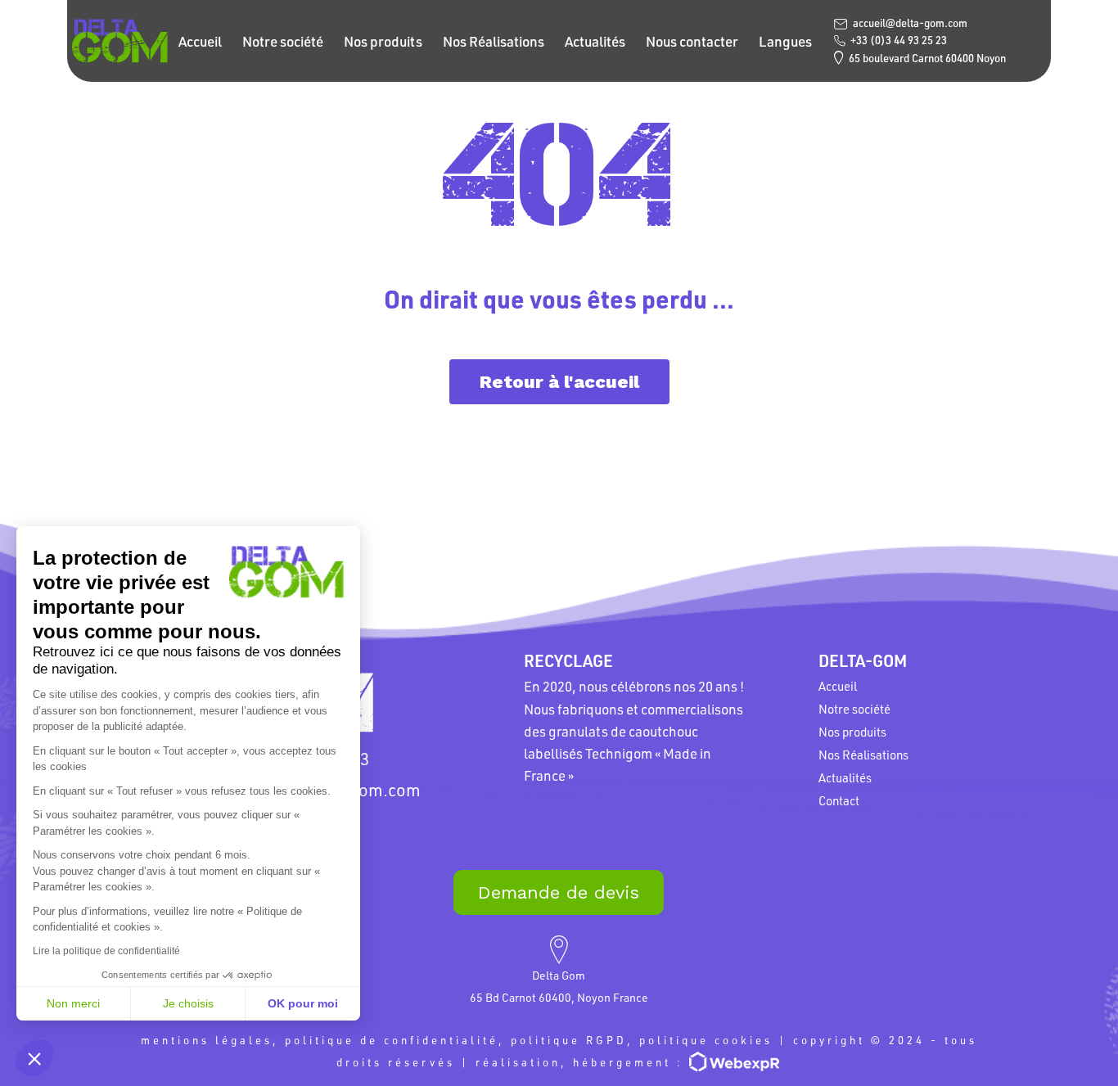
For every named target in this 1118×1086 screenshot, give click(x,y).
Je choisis (188, 1003)
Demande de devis (558, 892)
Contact (838, 800)
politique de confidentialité (391, 1040)
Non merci (73, 1003)
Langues (785, 41)
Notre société (282, 41)
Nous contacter (692, 41)
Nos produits (383, 41)
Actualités (595, 41)
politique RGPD (569, 1040)
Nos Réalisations (493, 41)
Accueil (200, 41)
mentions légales (207, 1040)
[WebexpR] (735, 1061)
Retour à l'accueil (559, 382)
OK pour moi (303, 1003)
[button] (34, 1058)
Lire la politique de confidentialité (106, 951)
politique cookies (706, 1040)
